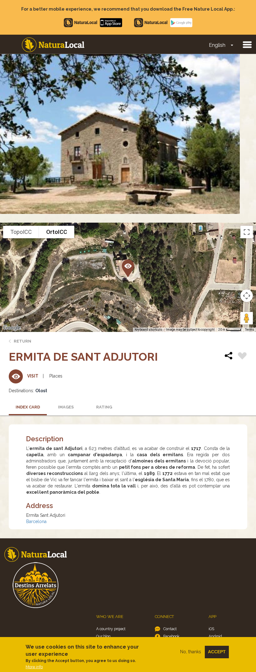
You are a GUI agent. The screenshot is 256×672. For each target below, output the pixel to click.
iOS (211, 628)
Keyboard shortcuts (148, 329)
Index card (28, 407)
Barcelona (36, 521)
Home (53, 44)
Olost (41, 390)
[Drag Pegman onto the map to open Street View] (246, 318)
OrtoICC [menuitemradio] (56, 232)
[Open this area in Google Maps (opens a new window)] (12, 328)
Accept (217, 651)
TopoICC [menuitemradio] (21, 232)
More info (34, 667)
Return (22, 341)
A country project (111, 628)
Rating (104, 407)
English (217, 45)
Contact (170, 628)
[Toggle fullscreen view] (246, 232)
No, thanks (190, 651)
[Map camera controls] (246, 295)
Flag (242, 357)
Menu (247, 44)
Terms (249, 329)
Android (215, 636)
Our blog (103, 636)
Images (66, 407)
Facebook (171, 636)
